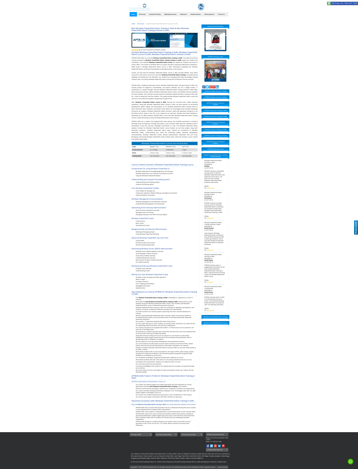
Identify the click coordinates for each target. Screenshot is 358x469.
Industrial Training (155, 14)
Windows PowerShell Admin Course (215, 323)
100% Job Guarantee (170, 14)
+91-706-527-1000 (220, 8)
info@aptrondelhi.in (218, 5)
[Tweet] (207, 87)
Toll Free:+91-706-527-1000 (344, 3)
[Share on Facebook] (203, 87)
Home (133, 14)
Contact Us (221, 14)
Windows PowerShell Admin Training (215, 317)
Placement (183, 14)
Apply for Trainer (182, 7)
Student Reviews (195, 14)
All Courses (142, 14)
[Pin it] (213, 87)
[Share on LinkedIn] (217, 87)
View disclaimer (223, 467)
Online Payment (209, 14)
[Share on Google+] (210, 87)
